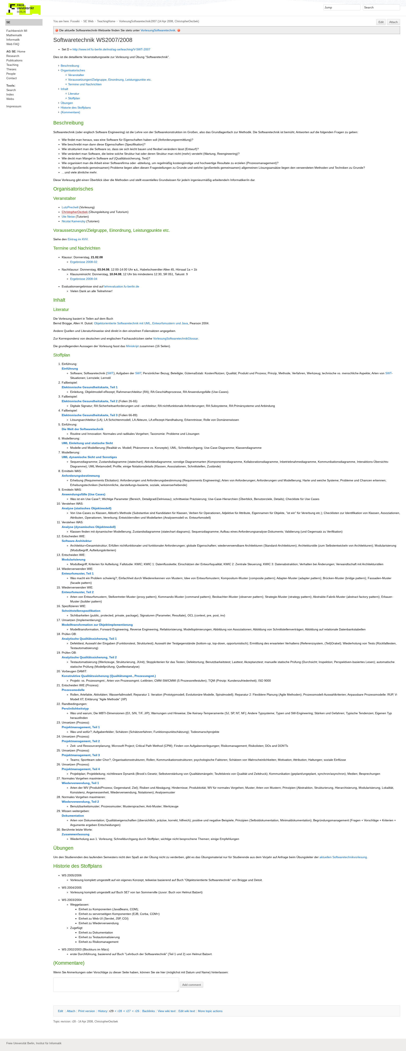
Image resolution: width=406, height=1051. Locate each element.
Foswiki (75, 21)
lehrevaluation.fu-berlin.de (121, 286)
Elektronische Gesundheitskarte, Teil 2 (90, 401)
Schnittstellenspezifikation (81, 610)
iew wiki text (167, 1011)
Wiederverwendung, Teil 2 (80, 801)
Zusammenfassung (75, 834)
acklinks (148, 1011)
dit (61, 1011)
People (11, 73)
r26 (137, 1011)
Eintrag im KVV (78, 239)
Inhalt (64, 89)
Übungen (67, 103)
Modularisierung (73, 559)
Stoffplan (74, 98)
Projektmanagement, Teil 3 (81, 755)
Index (10, 94)
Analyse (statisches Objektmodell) (86, 508)
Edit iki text (186, 1011)
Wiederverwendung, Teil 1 (80, 783)
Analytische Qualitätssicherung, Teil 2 (89, 657)
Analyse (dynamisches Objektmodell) (89, 527)
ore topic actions (210, 1011)
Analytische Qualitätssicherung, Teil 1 (89, 638)
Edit (381, 22)
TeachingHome (106, 21)
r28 (120, 1011)
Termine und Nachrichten (85, 84)
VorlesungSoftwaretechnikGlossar (175, 338)
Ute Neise (68, 216)
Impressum (13, 106)
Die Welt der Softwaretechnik (82, 429)
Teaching (12, 64)
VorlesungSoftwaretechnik (158, 30)
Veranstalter (76, 75)
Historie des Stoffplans (76, 107)
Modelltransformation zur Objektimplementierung (97, 624)
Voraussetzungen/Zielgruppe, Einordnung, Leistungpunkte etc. (110, 79)
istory (102, 1011)
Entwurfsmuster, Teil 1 (78, 573)
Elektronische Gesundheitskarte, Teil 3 (90, 415)
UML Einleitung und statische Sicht (87, 443)
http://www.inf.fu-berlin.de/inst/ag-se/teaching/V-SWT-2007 (111, 49)
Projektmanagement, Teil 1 (81, 727)
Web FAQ (12, 44)
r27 (128, 1011)
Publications (14, 60)
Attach (393, 22)
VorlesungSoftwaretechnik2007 (138, 21)
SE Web (88, 21)
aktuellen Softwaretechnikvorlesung (343, 857)
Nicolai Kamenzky (73, 221)
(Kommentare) (70, 112)
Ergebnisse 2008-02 (83, 262)
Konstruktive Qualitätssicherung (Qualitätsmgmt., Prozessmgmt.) (109, 676)
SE (8, 22)
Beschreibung (70, 65)
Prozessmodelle (73, 690)
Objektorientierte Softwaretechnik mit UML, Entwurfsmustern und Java (141, 323)
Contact (11, 78)
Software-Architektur (77, 541)
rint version (86, 1011)
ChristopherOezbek (75, 212)
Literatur (73, 93)
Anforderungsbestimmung (81, 475)
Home (15, 51)
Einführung (70, 368)
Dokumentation (73, 815)
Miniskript (132, 346)
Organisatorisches (73, 70)
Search (11, 90)
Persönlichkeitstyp (75, 708)
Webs (10, 99)
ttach (71, 1011)
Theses (11, 69)
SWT (110, 373)
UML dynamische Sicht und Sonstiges (89, 457)
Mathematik (14, 35)
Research (12, 56)
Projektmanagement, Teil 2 (81, 741)
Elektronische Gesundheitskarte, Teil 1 (90, 387)
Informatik (13, 39)
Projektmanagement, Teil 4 (81, 769)
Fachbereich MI (16, 30)
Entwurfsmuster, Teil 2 (78, 592)
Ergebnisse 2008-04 (83, 278)
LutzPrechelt (70, 207)
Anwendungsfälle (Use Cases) (83, 494)
